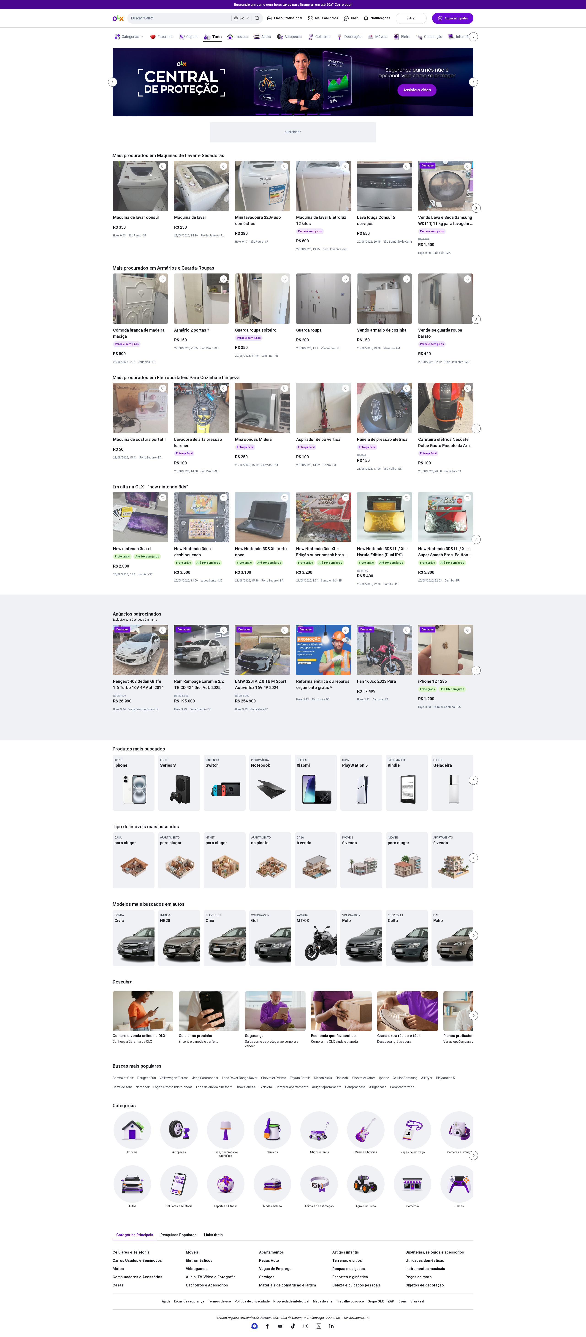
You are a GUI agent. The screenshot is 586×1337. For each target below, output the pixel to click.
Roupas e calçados (348, 1269)
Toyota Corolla (300, 1078)
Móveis (381, 37)
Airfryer (426, 1078)
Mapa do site (322, 1301)
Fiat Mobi (342, 1078)
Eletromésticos (199, 1260)
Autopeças (293, 37)
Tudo (217, 36)
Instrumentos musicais (425, 1269)
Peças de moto (419, 1277)
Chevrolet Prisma (273, 1078)
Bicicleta (266, 1087)
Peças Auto (269, 1260)
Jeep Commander (205, 1078)
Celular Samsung (405, 1078)
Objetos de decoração (425, 1285)
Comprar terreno (402, 1087)
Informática (465, 37)
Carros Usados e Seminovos (137, 1260)
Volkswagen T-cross (174, 1078)
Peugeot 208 (146, 1078)
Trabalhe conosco (350, 1301)
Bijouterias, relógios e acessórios (435, 1252)
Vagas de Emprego (275, 1269)
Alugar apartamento (327, 1087)
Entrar (411, 18)
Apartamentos (271, 1252)
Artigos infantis (345, 1252)
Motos (118, 1269)
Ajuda (166, 1301)
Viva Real (417, 1301)
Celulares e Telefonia (131, 1252)
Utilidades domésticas (425, 1260)
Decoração (352, 37)
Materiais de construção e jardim (287, 1285)
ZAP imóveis (397, 1301)
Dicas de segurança (189, 1301)
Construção (433, 37)
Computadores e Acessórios (137, 1277)
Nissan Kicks (323, 1078)
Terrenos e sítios (347, 1260)
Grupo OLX (376, 1301)
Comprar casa (355, 1087)
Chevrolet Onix (123, 1078)
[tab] (135, 1235)
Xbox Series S (246, 1087)
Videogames (197, 1269)
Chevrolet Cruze (364, 1078)
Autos (266, 37)
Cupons (192, 37)
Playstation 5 (445, 1078)
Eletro (405, 37)
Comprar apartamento (292, 1087)
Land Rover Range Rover (240, 1078)
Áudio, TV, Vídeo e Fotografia (211, 1277)
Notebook (143, 1087)
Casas (118, 1285)
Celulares (323, 37)
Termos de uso (219, 1301)
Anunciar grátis (456, 18)
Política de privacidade (252, 1301)
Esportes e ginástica (350, 1277)
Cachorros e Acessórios (207, 1285)
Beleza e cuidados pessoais (356, 1285)
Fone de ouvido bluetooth (214, 1087)
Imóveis (241, 37)
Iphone (384, 1078)
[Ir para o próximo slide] (476, 208)
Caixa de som (122, 1087)
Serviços (266, 1277)
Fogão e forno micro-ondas (173, 1087)
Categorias (130, 37)
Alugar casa (377, 1087)
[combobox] (195, 18)
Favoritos (165, 37)
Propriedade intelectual (291, 1301)
